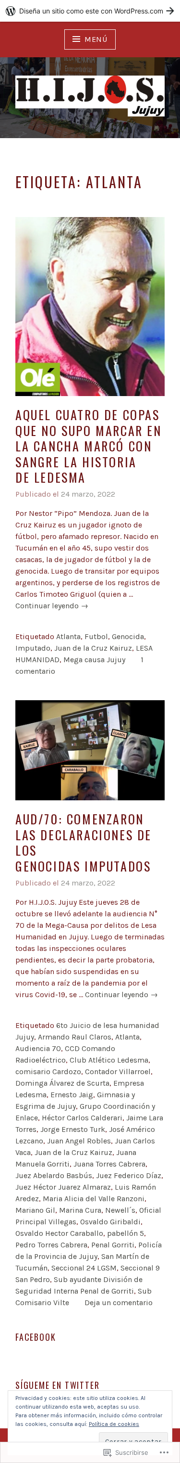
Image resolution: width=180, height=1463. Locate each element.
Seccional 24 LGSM (84, 1267)
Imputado (32, 648)
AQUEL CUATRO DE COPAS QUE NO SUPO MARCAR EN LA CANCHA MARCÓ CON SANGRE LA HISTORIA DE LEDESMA (88, 446)
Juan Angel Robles (79, 1140)
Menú (96, 39)
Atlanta (68, 636)
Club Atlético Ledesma (109, 1060)
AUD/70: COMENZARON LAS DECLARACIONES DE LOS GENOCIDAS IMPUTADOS (83, 842)
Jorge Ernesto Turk (72, 1129)
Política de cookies (114, 1424)
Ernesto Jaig (71, 1094)
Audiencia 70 (38, 1048)
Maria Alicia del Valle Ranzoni (93, 1198)
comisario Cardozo (48, 1071)
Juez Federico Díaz (128, 1175)
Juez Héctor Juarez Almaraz (63, 1187)
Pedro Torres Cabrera (51, 1244)
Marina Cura (80, 1210)
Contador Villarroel (118, 1071)
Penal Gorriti (112, 1244)
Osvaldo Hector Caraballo (59, 1233)
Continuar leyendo (51, 606)
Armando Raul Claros (74, 1036)
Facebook (35, 1337)
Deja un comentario (118, 1302)
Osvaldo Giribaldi (110, 1221)
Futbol (96, 636)
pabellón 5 (125, 1233)
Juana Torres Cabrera (109, 1163)
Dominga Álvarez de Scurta (62, 1083)
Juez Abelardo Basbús (53, 1175)
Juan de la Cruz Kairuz (93, 648)
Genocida (128, 636)
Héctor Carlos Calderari (82, 1117)
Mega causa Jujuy (94, 659)
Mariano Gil (35, 1210)
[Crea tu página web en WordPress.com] (90, 11)
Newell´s (120, 1210)
